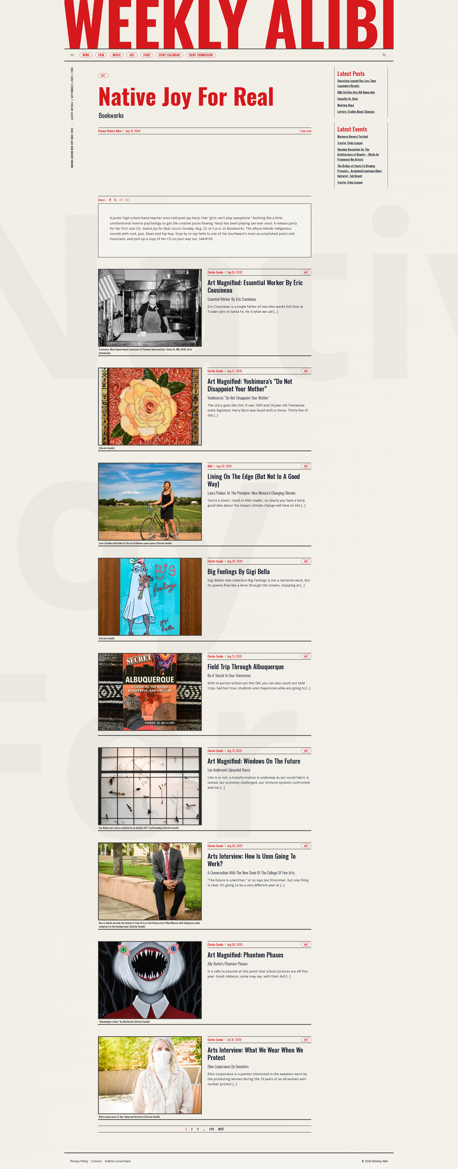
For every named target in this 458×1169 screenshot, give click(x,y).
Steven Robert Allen (110, 131)
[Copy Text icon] (121, 199)
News (86, 55)
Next (221, 1129)
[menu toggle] (72, 55)
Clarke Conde (215, 272)
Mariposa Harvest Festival (352, 136)
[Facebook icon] (110, 199)
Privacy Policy (79, 1161)
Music (117, 55)
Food (146, 55)
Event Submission (201, 55)
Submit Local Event (118, 1161)
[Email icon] (127, 199)
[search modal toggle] (384, 55)
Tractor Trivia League (350, 143)
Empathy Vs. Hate (347, 99)
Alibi (210, 466)
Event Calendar (169, 55)
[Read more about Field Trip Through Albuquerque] (150, 694)
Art (132, 55)
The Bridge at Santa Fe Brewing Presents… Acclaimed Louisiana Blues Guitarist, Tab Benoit (359, 171)
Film (101, 55)
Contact (96, 1161)
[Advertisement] (204, 165)
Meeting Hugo (345, 105)
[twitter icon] (115, 199)
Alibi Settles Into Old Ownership (356, 92)
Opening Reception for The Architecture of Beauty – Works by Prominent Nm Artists (358, 154)
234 (211, 1129)
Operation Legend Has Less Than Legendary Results (356, 83)
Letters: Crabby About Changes (356, 111)
